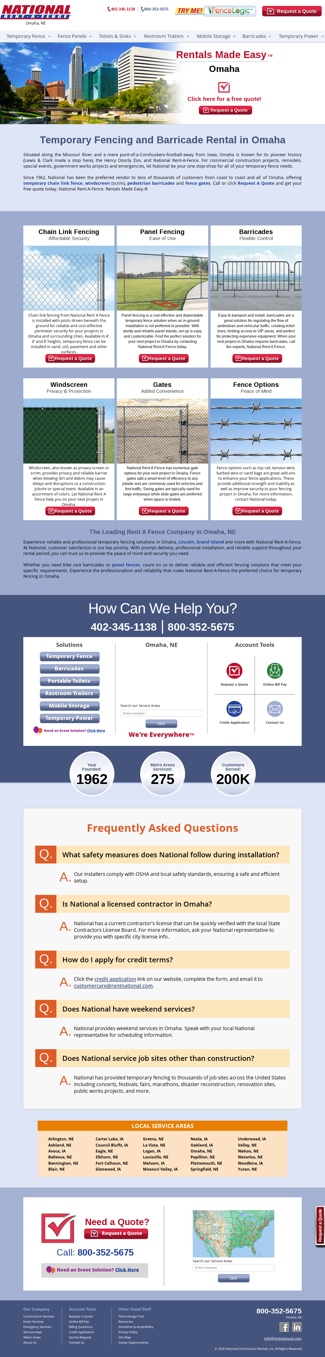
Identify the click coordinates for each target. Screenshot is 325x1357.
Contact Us (76, 1342)
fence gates (197, 183)
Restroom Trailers (164, 36)
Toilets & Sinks (115, 36)
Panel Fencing (162, 234)
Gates (162, 387)
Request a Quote (229, 110)
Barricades (254, 36)
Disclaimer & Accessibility (135, 1327)
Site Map (124, 1337)
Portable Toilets (69, 680)
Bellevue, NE (60, 1157)
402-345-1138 (123, 9)
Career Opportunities (133, 1342)
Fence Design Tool (131, 1316)
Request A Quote (256, 183)
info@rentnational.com (283, 1338)
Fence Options (256, 387)
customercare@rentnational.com (113, 985)
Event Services (33, 1321)
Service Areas (32, 1332)
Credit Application (81, 1332)
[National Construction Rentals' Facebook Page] (284, 1327)
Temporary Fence (26, 36)
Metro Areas (32, 1337)
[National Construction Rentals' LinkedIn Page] (297, 1327)
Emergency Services (37, 1327)
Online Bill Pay (79, 1321)
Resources (125, 1321)
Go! (161, 723)
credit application (115, 979)
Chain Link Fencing (69, 234)
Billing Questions (81, 1327)
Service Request (80, 1337)
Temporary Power (298, 36)
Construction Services (38, 1316)
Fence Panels (72, 36)
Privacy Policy (128, 1332)
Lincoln (186, 542)
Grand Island (210, 542)
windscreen (97, 183)
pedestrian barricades (151, 183)
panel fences (126, 565)
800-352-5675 (156, 9)
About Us (29, 1342)
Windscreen (69, 387)
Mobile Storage (213, 36)
